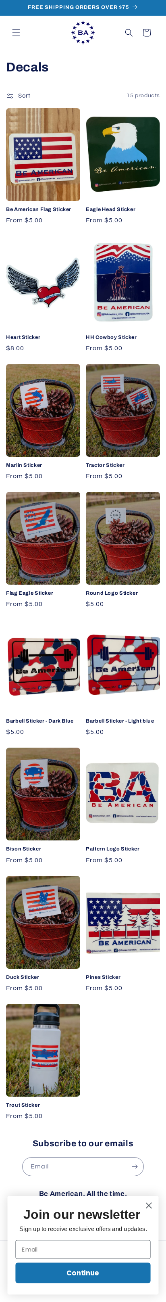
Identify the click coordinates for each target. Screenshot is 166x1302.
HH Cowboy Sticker (111, 337)
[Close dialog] (149, 1205)
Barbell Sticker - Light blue (120, 721)
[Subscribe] (134, 1166)
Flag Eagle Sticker (29, 593)
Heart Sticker (23, 337)
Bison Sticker (23, 849)
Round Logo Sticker (112, 593)
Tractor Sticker (105, 465)
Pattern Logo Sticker (113, 849)
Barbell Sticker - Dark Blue (40, 721)
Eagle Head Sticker (110, 209)
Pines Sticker (103, 977)
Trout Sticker (23, 1105)
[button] (16, 33)
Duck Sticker (22, 977)
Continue (82, 1272)
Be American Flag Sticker (38, 209)
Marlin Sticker (24, 465)
